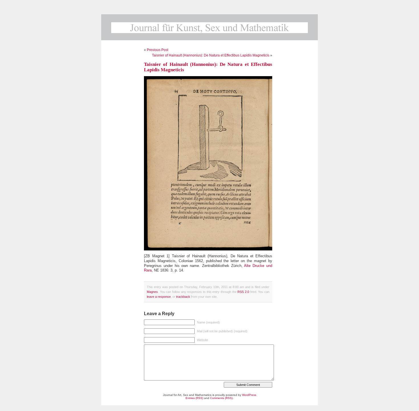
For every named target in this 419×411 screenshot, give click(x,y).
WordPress (249, 394)
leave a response (159, 296)
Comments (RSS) (221, 398)
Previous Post (157, 50)
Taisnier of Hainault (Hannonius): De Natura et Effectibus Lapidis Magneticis (210, 55)
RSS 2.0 (243, 291)
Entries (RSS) (194, 398)
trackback (183, 296)
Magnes (152, 291)
